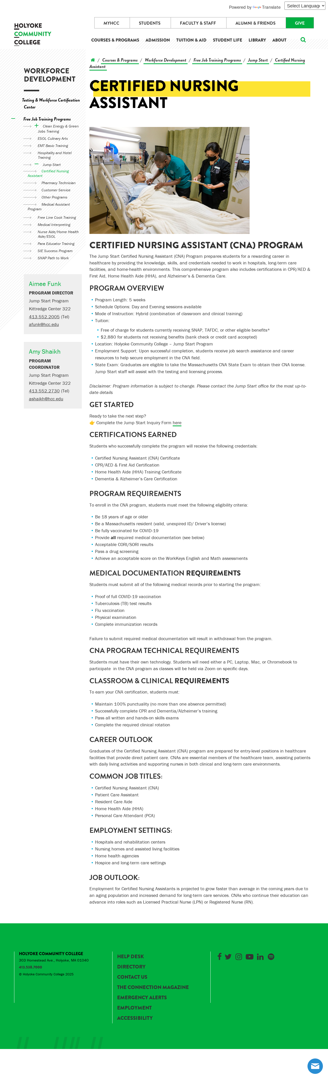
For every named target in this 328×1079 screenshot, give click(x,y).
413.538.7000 (30, 967)
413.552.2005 (44, 317)
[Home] (92, 59)
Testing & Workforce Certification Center (51, 103)
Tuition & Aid (191, 40)
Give (300, 23)
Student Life (227, 40)
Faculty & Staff (198, 23)
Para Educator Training (56, 243)
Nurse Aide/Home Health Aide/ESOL (58, 234)
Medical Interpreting (54, 224)
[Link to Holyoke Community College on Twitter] (228, 956)
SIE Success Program (55, 250)
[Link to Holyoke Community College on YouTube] (249, 956)
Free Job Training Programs (47, 118)
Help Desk (130, 956)
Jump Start (52, 164)
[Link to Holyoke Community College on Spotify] (271, 956)
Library (257, 40)
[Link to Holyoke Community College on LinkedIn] (260, 956)
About (279, 40)
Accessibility (135, 1018)
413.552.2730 (44, 391)
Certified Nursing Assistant (48, 173)
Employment (134, 1008)
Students (149, 23)
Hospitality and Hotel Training (54, 155)
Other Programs (54, 197)
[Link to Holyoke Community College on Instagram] (239, 956)
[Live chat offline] (315, 1066)
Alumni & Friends (255, 23)
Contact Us (132, 977)
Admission (158, 40)
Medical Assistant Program (49, 206)
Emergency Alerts (142, 997)
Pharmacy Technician (59, 182)
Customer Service (56, 189)
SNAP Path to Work (53, 257)
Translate (271, 7)
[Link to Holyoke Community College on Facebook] (219, 956)
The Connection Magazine (153, 987)
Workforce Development (49, 75)
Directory (131, 967)
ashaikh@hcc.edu (46, 399)
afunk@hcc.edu (44, 324)
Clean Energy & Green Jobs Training (58, 129)
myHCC (111, 23)
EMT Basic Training (53, 145)
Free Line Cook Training (57, 217)
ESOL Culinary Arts (53, 138)
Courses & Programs (115, 40)
